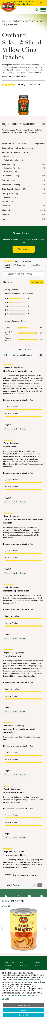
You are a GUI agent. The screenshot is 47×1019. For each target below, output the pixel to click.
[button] (8, 261)
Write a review (33, 85)
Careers (38, 966)
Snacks (37, 962)
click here (27, 4)
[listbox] (26, 355)
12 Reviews (26, 261)
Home (5, 21)
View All (6, 906)
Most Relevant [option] (26, 355)
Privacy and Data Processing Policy (24, 980)
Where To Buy (9, 962)
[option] (23, 929)
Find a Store (23, 249)
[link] (14, 84)
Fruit (21, 962)
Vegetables (8, 966)
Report (22, 429)
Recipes (7, 969)
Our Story (23, 966)
